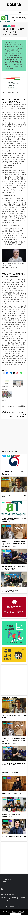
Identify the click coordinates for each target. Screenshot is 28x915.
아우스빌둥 (9, 479)
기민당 (20, 405)
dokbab (14, 4)
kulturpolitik (15, 405)
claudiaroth (8, 405)
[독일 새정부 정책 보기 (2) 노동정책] (7, 383)
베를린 (12, 455)
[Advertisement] (14, 434)
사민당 (18, 406)
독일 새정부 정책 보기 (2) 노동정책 (17, 415)
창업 (18, 799)
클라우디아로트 (8, 407)
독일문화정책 (9, 406)
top (9, 26)
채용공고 (17, 455)
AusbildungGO (6, 498)
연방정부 (22, 406)
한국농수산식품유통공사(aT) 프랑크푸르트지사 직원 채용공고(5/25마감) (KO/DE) (19, 19)
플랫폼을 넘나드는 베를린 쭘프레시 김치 (11, 814)
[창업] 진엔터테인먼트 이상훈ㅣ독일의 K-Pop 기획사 (14, 836)
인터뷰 (9, 777)
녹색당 (23, 405)
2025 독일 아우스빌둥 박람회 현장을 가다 (11, 590)
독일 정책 (4, 406)
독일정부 (14, 406)
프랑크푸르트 (14, 502)
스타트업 (9, 799)
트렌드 (13, 26)
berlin (4, 455)
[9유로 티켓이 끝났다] (18, 383)
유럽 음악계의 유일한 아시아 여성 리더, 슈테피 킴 (13, 793)
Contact (12, 906)
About (7, 906)
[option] (14, 18)
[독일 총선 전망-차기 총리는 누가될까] (7, 394)
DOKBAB (7, 34)
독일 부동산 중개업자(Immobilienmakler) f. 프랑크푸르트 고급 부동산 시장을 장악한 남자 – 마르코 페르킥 (13, 543)
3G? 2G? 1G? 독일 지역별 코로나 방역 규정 (12, 412)
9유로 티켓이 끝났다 (17, 386)
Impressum (18, 906)
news (5, 26)
